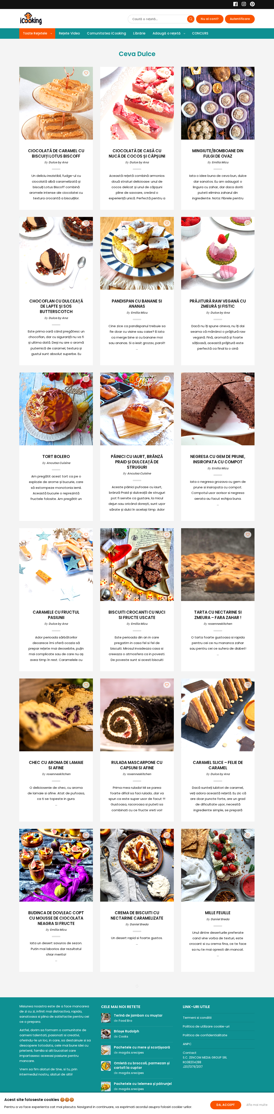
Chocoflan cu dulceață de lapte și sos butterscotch (56, 307)
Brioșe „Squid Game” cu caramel (56, 1066)
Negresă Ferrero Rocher (137, 1063)
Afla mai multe (257, 1105)
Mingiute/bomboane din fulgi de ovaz (217, 153)
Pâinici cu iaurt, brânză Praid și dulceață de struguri (137, 462)
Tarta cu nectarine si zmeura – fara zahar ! (218, 615)
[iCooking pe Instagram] (242, 4)
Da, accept (225, 1105)
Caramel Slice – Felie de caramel (218, 765)
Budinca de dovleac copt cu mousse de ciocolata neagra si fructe (56, 918)
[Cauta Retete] (190, 19)
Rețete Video (69, 33)
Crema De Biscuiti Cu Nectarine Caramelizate (137, 915)
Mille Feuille (218, 913)
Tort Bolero (56, 456)
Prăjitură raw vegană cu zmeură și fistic (218, 304)
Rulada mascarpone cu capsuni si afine (136, 765)
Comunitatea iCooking (106, 33)
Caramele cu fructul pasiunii (56, 615)
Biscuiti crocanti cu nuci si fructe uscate (137, 615)
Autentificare (240, 19)
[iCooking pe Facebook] (234, 4)
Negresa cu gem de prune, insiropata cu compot (217, 459)
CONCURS (200, 33)
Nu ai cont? (210, 19)
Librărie (139, 33)
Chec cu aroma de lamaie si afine (56, 765)
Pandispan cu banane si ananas (137, 304)
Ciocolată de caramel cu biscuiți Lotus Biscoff (56, 153)
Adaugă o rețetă (166, 33)
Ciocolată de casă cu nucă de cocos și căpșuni (137, 153)
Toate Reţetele (35, 33)
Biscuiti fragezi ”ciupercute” (218, 1066)
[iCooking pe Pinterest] (251, 4)
